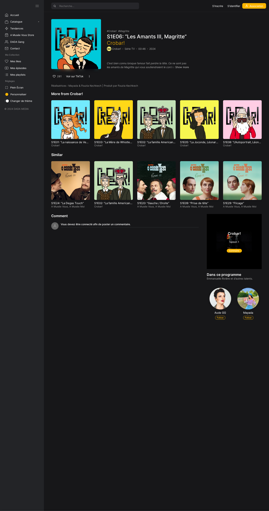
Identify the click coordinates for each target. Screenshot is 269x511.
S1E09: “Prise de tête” (194, 203)
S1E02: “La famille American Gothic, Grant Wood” (155, 144)
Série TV (130, 48)
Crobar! (112, 31)
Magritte (124, 31)
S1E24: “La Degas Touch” (67, 203)
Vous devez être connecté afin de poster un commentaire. (96, 224)
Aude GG (220, 312)
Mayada (248, 312)
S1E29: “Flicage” (233, 203)
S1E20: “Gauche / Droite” (153, 203)
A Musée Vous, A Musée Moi (68, 206)
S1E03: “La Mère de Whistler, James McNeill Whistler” (113, 144)
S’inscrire (217, 6)
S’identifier (233, 6)
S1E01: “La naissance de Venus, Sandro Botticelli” (70, 144)
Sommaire (234, 250)
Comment (59, 216)
